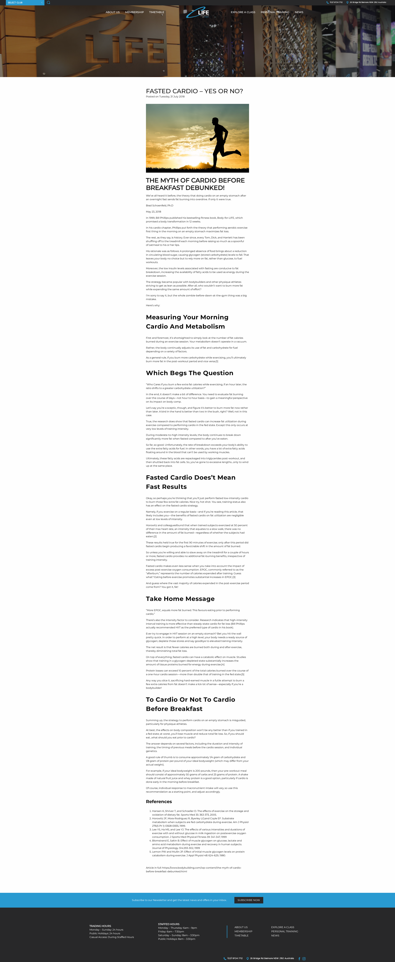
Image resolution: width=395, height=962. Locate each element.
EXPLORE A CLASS (243, 12)
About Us (113, 12)
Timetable (156, 12)
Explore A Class (282, 927)
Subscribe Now (249, 900)
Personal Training (275, 12)
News (299, 12)
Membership (134, 12)
